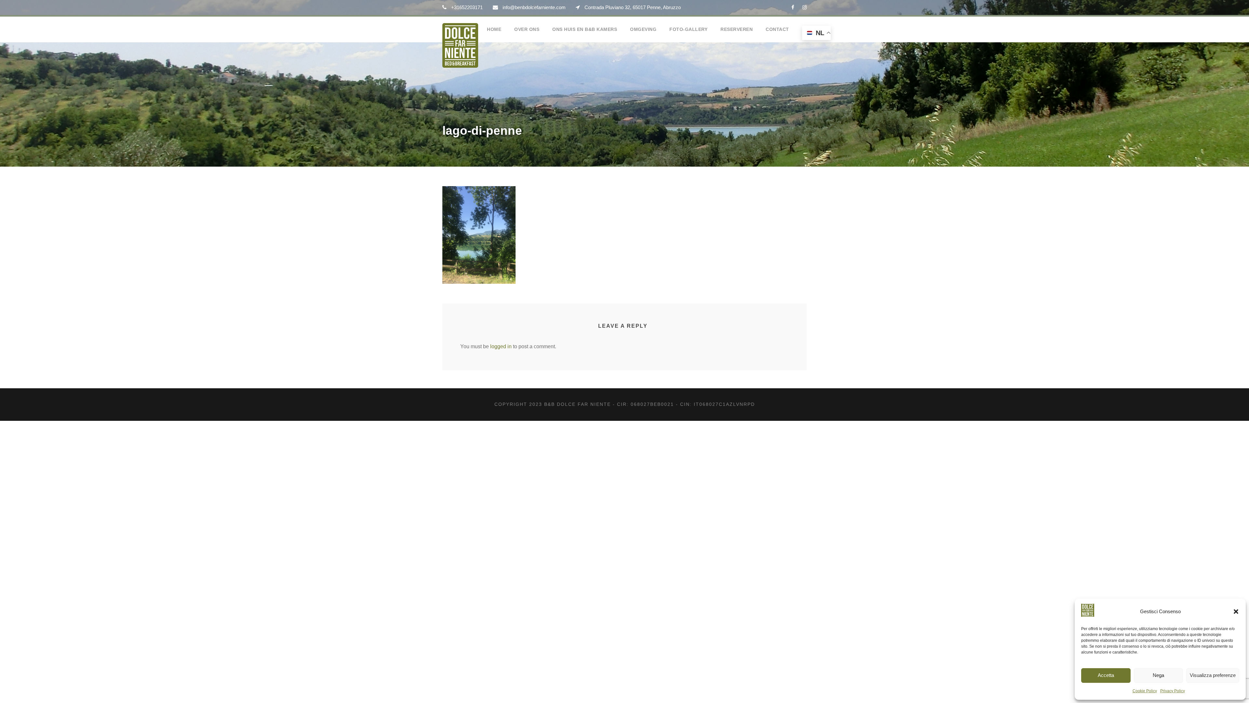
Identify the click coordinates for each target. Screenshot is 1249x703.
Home (494, 29)
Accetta (1106, 675)
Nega (1158, 675)
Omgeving (643, 29)
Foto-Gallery (688, 29)
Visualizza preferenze (1213, 675)
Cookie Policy (1145, 691)
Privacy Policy (1172, 691)
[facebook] (792, 7)
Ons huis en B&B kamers (584, 29)
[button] (1236, 611)
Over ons (526, 29)
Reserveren (736, 29)
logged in (501, 346)
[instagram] (804, 7)
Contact (777, 29)
